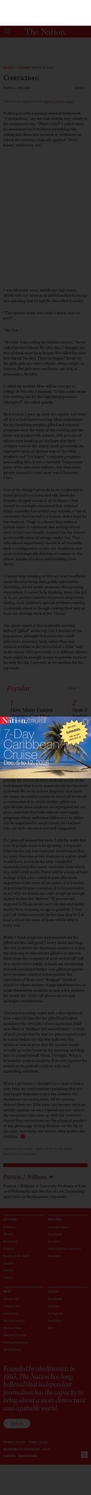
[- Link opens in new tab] (45, 747)
